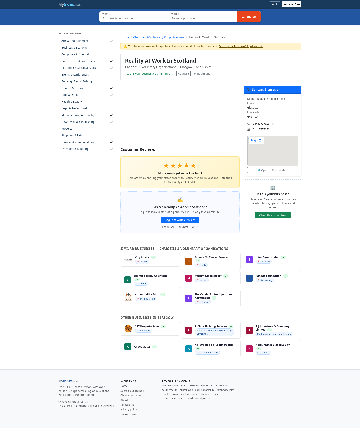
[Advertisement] (180, 116)
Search (251, 17)
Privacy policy (128, 409)
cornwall (188, 398)
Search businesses (132, 390)
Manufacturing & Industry (78, 115)
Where (175, 14)
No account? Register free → (180, 226)
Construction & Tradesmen (78, 61)
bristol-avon (186, 389)
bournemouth (170, 389)
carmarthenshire (180, 394)
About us (126, 400)
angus (183, 385)
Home (124, 37)
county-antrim (203, 398)
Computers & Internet (75, 54)
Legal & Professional (74, 108)
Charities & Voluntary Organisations (158, 37)
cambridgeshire (225, 389)
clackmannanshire (172, 398)
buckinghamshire (204, 389)
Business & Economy (74, 47)
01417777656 (261, 124)
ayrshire (193, 385)
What (105, 14)
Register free (292, 4)
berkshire (221, 385)
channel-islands (200, 394)
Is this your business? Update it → (241, 46)
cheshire (215, 394)
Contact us (127, 404)
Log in (275, 4)
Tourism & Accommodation (78, 142)
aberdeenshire (170, 385)
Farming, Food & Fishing (77, 81)
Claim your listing (131, 395)
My (69, 4)
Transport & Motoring (75, 149)
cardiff (165, 394)
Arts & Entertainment (75, 41)
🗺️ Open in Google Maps (273, 170)
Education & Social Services (79, 68)
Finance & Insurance (74, 88)
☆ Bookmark (202, 73)
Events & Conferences (75, 74)
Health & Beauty (72, 101)
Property (67, 128)
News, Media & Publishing (78, 122)
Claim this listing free (272, 215)
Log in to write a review (180, 220)
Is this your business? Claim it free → (150, 73)
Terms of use (128, 414)
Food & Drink (70, 95)
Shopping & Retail (73, 135)
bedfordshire (207, 385)
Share (185, 73)
